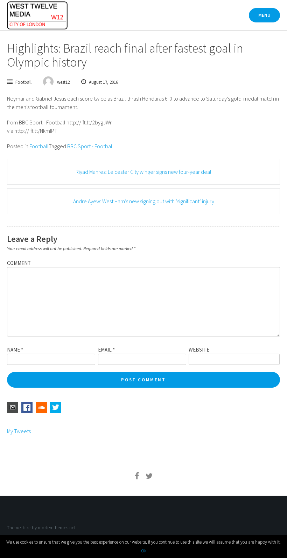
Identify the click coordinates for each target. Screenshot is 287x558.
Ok (143, 551)
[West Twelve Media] (37, 15)
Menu (264, 15)
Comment (19, 263)
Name (15, 349)
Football (23, 82)
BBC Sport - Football (90, 146)
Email (106, 349)
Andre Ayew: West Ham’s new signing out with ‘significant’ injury (143, 201)
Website (199, 349)
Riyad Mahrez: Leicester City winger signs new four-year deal (143, 171)
